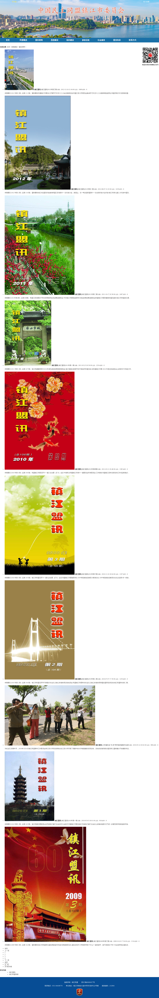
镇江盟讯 (38, 89)
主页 (8, 47)
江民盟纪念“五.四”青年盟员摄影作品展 (116, 745)
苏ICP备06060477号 (88, 982)
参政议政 (86, 40)
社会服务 (101, 40)
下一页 (7, 960)
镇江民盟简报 (13, 974)
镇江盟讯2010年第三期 (90, 574)
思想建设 (54, 40)
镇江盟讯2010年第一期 (69, 820)
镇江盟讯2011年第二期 (90, 294)
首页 (8, 40)
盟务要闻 (39, 40)
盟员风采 (117, 40)
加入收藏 (146, 2)
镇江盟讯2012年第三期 (49, 89)
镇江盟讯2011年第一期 (66, 365)
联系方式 (132, 40)
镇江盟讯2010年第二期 (90, 679)
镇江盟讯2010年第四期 (90, 469)
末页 (6, 962)
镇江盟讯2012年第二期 (86, 189)
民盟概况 (23, 40)
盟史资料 (22, 47)
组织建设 (70, 40)
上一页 (7, 951)
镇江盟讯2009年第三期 (101, 941)
